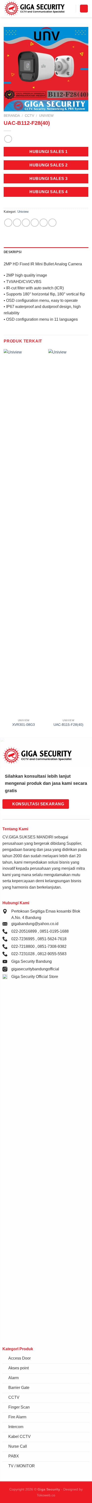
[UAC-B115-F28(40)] (68, 532)
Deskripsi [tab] (13, 252)
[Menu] (84, 9)
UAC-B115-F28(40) (68, 725)
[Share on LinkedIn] (52, 223)
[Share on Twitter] (26, 223)
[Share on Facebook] (17, 223)
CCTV (29, 115)
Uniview (46, 115)
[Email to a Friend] (35, 223)
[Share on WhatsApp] (8, 223)
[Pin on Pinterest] (43, 223)
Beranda (12, 115)
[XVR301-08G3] (24, 532)
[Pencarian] (70, 8)
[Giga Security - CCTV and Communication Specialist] (34, 8)
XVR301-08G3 (23, 725)
